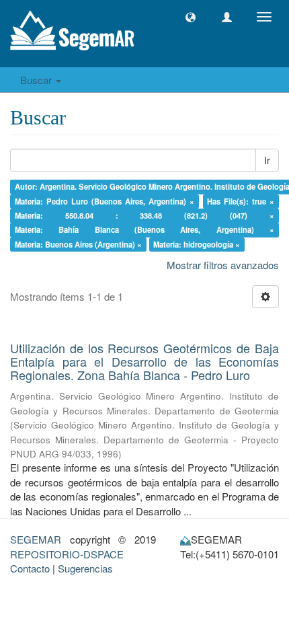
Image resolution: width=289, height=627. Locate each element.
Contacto (30, 568)
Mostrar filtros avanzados (223, 265)
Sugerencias (85, 568)
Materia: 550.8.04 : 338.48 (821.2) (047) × (145, 215)
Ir (267, 160)
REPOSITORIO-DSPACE (67, 554)
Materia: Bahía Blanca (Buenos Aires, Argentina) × (145, 230)
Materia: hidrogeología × (196, 244)
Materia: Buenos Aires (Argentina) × (78, 244)
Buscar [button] (37, 80)
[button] (190, 17)
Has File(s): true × (240, 201)
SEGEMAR (35, 539)
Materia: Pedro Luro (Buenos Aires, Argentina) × (104, 201)
